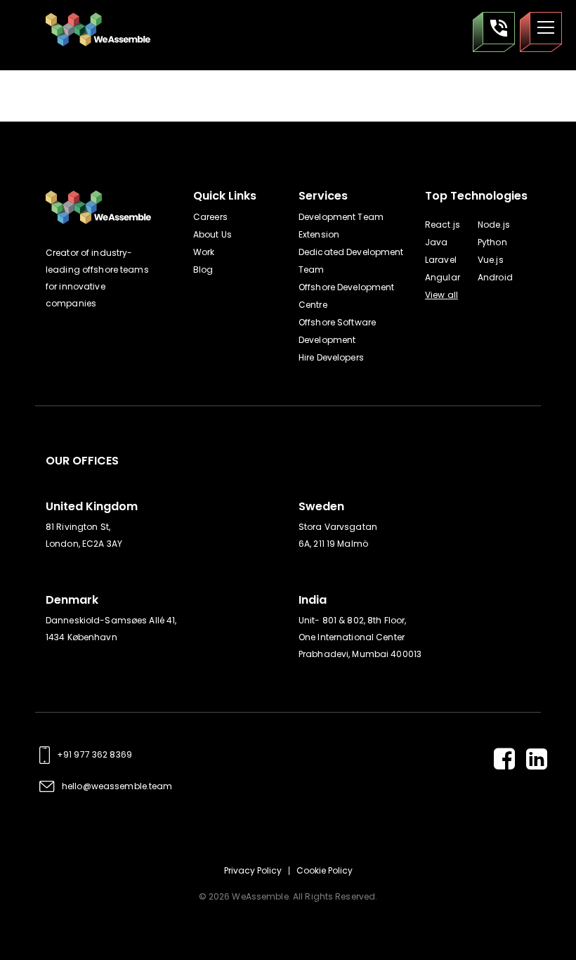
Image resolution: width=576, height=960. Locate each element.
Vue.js (491, 260)
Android (495, 277)
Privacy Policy (253, 870)
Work (203, 252)
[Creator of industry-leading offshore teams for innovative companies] (100, 29)
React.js (442, 225)
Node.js (494, 225)
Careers (210, 217)
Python (492, 242)
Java (436, 242)
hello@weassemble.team (117, 786)
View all (441, 295)
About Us (212, 234)
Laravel (441, 260)
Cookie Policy (324, 870)
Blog (203, 269)
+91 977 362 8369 (94, 754)
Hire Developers (331, 357)
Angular (442, 277)
